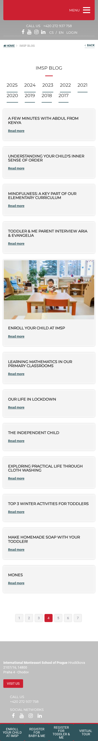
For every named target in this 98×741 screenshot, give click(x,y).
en (61, 32)
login (71, 32)
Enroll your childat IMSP (12, 732)
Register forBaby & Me (37, 732)
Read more (16, 131)
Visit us (13, 683)
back (90, 45)
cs (51, 32)
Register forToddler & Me (61, 732)
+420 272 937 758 (57, 26)
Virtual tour (85, 732)
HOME (10, 45)
